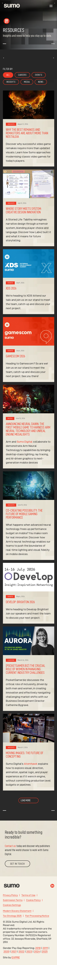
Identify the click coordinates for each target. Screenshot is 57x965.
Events (38, 75)
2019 (45, 948)
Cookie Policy (33, 900)
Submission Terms (13, 900)
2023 (29, 951)
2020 (6, 951)
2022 (21, 951)
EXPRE (16, 957)
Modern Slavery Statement (17, 911)
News (40, 82)
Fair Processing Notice (37, 916)
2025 (45, 951)
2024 (37, 951)
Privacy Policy (10, 895)
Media (27, 82)
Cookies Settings (12, 905)
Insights (10, 82)
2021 (14, 951)
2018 (38, 948)
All (8, 75)
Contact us (10, 845)
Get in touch (17, 863)
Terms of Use (28, 895)
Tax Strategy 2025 (12, 916)
